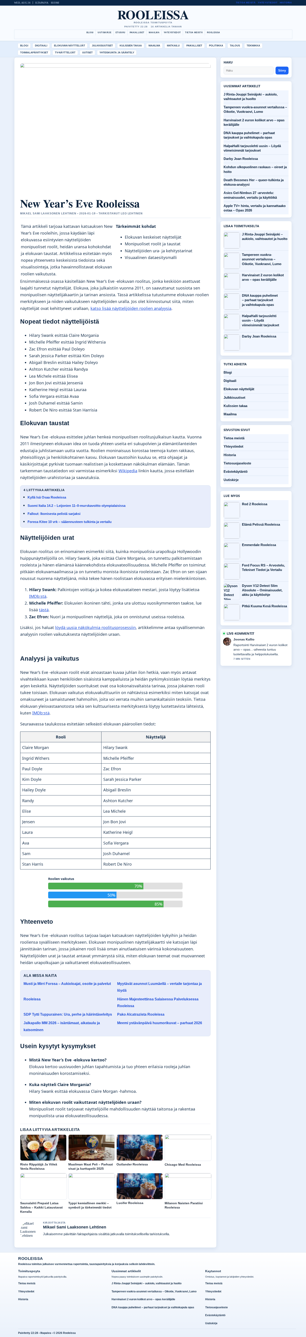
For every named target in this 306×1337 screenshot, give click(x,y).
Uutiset (87, 52)
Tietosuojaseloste (237, 463)
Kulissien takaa (131, 45)
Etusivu (120, 32)
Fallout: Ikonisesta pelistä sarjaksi (54, 514)
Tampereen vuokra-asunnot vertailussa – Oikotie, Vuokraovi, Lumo (261, 259)
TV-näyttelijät (65, 52)
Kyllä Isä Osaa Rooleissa (47, 497)
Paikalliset (137, 32)
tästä (44, 609)
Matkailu (173, 45)
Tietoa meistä (246, 3)
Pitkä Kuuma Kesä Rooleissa (264, 606)
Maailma (154, 32)
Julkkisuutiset (102, 45)
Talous (235, 45)
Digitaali (41, 45)
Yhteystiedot (268, 3)
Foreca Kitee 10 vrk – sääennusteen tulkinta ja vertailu (70, 522)
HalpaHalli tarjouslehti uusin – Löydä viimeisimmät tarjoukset (260, 320)
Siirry (282, 70)
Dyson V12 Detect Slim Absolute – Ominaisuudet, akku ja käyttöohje (262, 590)
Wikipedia (128, 470)
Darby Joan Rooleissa (241, 159)
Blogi (90, 32)
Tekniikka (253, 45)
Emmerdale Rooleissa (259, 545)
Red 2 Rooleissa (254, 504)
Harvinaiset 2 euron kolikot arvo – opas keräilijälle (263, 277)
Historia (286, 3)
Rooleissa (153, 14)
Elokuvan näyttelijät (69, 45)
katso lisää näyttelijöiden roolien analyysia (131, 308)
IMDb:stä (37, 596)
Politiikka (216, 45)
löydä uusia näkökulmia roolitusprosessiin (95, 627)
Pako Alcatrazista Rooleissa (140, 1014)
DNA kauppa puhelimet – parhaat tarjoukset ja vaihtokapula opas (260, 300)
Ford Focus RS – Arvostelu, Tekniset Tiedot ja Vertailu (263, 567)
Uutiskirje (104, 32)
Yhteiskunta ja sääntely (116, 52)
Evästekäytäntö (236, 471)
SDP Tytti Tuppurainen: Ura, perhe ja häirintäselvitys (68, 1014)
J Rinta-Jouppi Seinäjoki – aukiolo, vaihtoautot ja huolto (264, 236)
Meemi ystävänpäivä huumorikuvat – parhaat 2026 (159, 1023)
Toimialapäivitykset (34, 52)
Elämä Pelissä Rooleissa (261, 524)
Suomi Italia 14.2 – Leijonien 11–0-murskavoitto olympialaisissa (76, 505)
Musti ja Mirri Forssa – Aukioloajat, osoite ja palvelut (67, 984)
